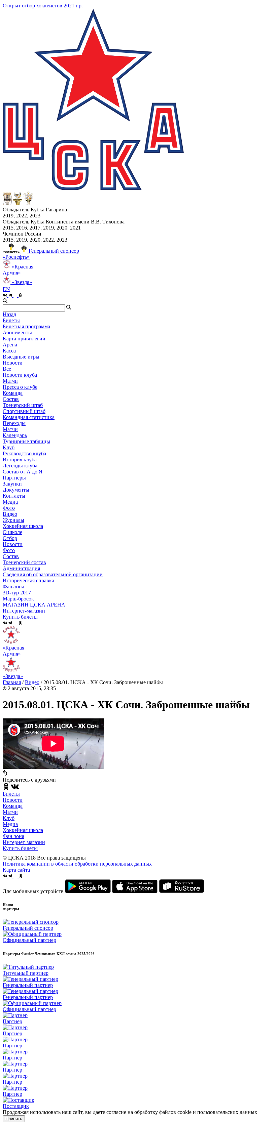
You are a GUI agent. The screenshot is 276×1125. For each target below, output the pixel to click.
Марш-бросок (18, 598)
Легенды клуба (20, 465)
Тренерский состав (24, 562)
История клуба (20, 459)
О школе (12, 532)
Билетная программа (26, 326)
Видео (10, 514)
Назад (9, 314)
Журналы (13, 520)
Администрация (21, 568)
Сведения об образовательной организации (53, 574)
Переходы (14, 423)
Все (7, 369)
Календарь (15, 435)
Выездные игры (21, 357)
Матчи (10, 381)
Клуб (8, 818)
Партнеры (14, 478)
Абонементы (17, 332)
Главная (12, 682)
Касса (9, 350)
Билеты (11, 794)
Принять (13, 1118)
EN (6, 289)
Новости (13, 544)
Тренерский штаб (23, 405)
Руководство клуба (24, 453)
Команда (13, 806)
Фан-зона (13, 836)
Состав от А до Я (22, 471)
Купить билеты (20, 848)
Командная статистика (29, 417)
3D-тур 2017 (17, 592)
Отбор (10, 538)
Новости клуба (20, 375)
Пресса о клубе (20, 387)
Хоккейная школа (23, 830)
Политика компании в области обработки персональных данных (77, 864)
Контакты (14, 496)
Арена (10, 344)
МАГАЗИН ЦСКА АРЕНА (34, 605)
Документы (16, 490)
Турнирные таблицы (26, 441)
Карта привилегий (24, 338)
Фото (9, 508)
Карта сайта (16, 870)
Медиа (10, 824)
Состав (11, 399)
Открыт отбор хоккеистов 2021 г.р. (43, 5)
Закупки (12, 484)
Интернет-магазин (24, 842)
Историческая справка (28, 580)
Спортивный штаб (24, 411)
